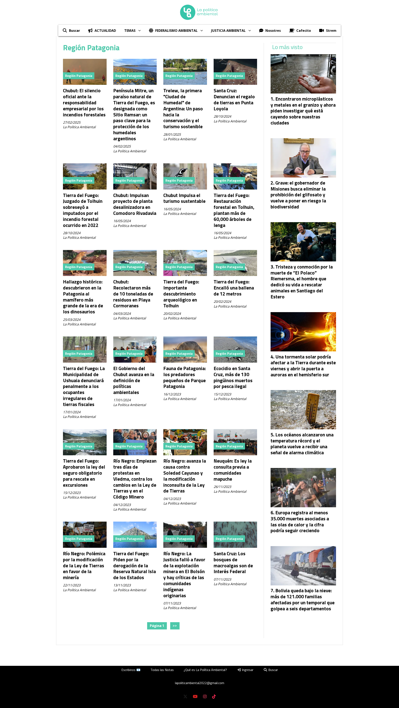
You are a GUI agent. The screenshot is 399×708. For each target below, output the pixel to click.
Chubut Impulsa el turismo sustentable (184, 198)
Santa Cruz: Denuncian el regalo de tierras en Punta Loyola (234, 99)
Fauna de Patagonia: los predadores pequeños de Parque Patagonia (184, 377)
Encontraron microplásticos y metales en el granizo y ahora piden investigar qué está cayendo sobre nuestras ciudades (303, 110)
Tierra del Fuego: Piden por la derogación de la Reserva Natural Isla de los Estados (134, 565)
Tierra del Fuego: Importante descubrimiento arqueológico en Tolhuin (181, 293)
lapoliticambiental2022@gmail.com (199, 682)
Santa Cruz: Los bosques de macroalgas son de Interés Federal (233, 562)
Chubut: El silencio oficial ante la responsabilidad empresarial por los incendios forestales (84, 102)
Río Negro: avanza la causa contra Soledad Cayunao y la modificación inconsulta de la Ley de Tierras (184, 475)
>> (175, 626)
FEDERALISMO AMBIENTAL (176, 30)
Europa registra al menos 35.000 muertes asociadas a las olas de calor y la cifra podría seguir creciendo (300, 521)
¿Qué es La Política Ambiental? (205, 669)
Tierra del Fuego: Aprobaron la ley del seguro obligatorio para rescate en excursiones (84, 472)
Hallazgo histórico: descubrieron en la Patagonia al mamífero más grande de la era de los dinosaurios (83, 296)
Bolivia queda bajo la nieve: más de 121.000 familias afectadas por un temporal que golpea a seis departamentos (303, 599)
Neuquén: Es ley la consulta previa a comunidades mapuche (233, 469)
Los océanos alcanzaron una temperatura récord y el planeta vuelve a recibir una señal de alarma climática (302, 443)
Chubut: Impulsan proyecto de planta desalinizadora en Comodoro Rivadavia (134, 204)
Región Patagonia (78, 75)
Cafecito (303, 30)
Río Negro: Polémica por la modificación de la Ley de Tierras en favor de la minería (84, 565)
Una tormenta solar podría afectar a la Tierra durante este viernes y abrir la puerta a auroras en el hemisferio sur (303, 365)
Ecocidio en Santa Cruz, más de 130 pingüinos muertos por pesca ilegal (233, 377)
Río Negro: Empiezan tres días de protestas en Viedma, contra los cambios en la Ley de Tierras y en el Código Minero (134, 478)
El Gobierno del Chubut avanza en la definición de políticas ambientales (133, 380)
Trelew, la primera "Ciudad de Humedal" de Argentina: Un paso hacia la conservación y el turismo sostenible (183, 108)
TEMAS (129, 30)
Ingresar (247, 669)
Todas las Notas (162, 669)
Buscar (74, 30)
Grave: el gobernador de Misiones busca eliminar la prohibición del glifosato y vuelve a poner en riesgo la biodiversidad (298, 194)
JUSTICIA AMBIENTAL (228, 30)
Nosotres (273, 30)
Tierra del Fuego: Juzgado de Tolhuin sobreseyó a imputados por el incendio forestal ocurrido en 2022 (82, 210)
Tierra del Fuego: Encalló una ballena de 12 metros (234, 287)
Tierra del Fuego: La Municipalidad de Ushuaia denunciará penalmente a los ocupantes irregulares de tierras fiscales (84, 386)
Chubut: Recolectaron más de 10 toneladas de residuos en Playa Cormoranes (133, 293)
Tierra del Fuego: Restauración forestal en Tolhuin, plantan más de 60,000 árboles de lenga (234, 210)
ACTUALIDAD (105, 30)
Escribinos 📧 (130, 669)
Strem (331, 30)
